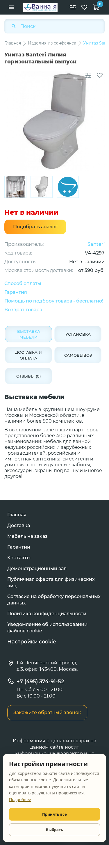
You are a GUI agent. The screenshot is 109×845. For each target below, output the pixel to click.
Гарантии (18, 547)
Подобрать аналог (35, 227)
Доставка (18, 525)
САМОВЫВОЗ (78, 355)
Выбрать (54, 829)
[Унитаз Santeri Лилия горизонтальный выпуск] (15, 187)
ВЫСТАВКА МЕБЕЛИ (28, 334)
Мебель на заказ (27, 536)
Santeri (96, 244)
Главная (16, 514)
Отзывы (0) (28, 376)
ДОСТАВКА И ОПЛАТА (28, 355)
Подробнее (20, 799)
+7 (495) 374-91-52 (40, 681)
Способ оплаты (22, 283)
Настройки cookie (31, 641)
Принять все (54, 814)
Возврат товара (23, 309)
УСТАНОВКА (78, 334)
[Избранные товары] (84, 7)
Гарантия (15, 292)
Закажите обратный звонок (47, 712)
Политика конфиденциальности (46, 613)
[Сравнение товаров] (72, 7)
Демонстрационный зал (37, 568)
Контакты (19, 558)
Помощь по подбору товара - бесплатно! (53, 301)
